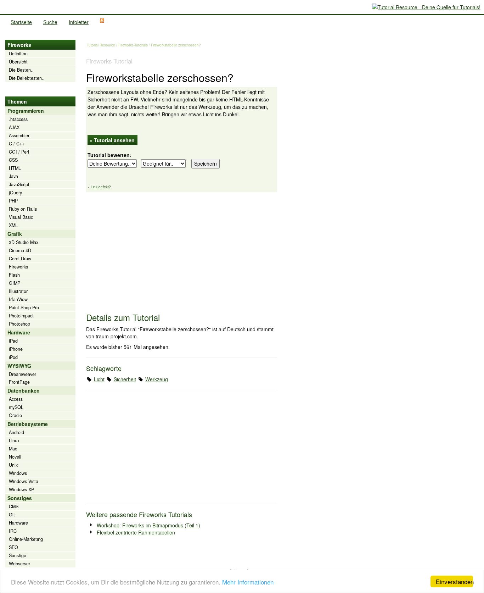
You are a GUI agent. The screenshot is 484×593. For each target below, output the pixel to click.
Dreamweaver (22, 374)
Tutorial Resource (101, 45)
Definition (18, 53)
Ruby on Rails (23, 209)
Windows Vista (23, 481)
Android (16, 432)
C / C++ (16, 143)
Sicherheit (125, 379)
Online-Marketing (26, 539)
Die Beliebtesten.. (27, 78)
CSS (13, 160)
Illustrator (18, 291)
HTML (15, 168)
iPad (13, 341)
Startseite (21, 22)
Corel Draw (20, 258)
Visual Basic (21, 217)
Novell (15, 457)
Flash (14, 275)
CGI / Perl (19, 152)
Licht (99, 379)
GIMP (14, 283)
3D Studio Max (23, 242)
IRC (13, 531)
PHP (13, 201)
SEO (13, 547)
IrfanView (18, 299)
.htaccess (18, 119)
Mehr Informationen (248, 581)
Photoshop (19, 324)
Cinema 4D (20, 250)
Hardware (18, 523)
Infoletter (79, 22)
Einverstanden (454, 581)
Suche (50, 22)
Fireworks (18, 267)
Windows (18, 473)
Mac (13, 448)
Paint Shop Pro (24, 307)
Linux (14, 440)
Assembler (19, 135)
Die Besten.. (21, 70)
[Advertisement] (181, 249)
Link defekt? (101, 186)
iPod (13, 357)
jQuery (15, 192)
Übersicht (18, 62)
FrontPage (19, 382)
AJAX (14, 127)
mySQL (16, 407)
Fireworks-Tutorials (133, 45)
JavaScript (19, 184)
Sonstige (17, 555)
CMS (13, 506)
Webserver (19, 563)
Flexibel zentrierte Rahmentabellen (136, 532)
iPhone (16, 349)
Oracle (15, 415)
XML (13, 225)
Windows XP (21, 489)
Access (16, 399)
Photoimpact (21, 315)
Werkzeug (156, 379)
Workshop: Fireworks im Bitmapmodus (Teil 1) (148, 525)
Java (13, 176)
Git (12, 514)
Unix (13, 465)
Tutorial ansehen (114, 140)
